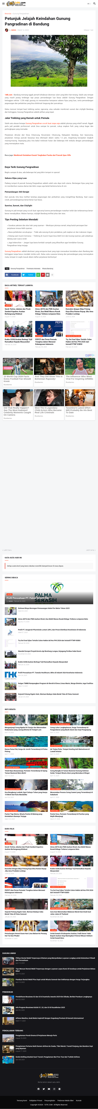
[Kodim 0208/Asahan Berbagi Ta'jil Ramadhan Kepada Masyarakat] (10, 665)
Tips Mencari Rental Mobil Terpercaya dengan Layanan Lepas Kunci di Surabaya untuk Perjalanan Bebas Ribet (55, 970)
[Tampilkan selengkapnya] (52, 275)
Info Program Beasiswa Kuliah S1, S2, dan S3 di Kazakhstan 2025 (40, 1007)
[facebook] (38, 1089)
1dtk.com (8, 95)
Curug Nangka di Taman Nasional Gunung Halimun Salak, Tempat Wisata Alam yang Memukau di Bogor (70, 772)
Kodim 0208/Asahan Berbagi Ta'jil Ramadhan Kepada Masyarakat (18, 340)
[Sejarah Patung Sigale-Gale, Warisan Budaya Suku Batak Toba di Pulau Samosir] (10, 697)
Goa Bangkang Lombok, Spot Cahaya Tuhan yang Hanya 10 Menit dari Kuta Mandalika (26, 793)
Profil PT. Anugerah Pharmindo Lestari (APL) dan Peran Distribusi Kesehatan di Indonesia (52, 630)
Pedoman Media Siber (65, 1100)
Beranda (8, 14)
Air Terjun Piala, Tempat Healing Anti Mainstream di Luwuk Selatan (70, 750)
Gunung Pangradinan (21, 14)
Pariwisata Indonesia (33, 268)
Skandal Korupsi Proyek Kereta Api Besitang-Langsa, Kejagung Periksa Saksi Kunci (49, 651)
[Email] (48, 275)
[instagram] (54, 1089)
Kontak (78, 1100)
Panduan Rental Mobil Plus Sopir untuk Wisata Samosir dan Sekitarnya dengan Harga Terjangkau (53, 979)
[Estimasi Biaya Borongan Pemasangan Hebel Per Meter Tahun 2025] (10, 611)
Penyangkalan (49, 1100)
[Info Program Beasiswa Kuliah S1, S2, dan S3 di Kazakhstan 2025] (8, 1010)
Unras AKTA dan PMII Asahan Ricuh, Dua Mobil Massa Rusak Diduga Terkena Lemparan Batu (47, 311)
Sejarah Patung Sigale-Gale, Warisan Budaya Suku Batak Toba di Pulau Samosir (48, 694)
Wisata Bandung (47, 268)
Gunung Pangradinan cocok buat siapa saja (43, 123)
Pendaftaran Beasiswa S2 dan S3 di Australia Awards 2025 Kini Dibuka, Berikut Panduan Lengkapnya (54, 997)
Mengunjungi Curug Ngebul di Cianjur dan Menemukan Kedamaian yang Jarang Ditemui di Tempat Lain (25, 729)
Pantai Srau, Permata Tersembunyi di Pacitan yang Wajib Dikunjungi (69, 815)
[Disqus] (49, 451)
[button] (3, 4)
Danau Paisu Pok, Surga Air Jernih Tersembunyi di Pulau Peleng (26, 750)
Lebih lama (90, 550)
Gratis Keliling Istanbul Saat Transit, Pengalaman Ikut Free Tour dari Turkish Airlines (48, 1057)
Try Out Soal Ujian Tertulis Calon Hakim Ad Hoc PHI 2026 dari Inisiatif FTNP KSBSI (79, 341)
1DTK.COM (48, 1105)
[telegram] (59, 1089)
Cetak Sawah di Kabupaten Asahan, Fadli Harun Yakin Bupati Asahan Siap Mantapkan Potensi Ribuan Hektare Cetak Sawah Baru (71, 936)
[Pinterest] (43, 275)
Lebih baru (8, 550)
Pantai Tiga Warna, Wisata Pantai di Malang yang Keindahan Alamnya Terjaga (23, 815)
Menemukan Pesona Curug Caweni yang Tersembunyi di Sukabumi (71, 793)
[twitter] (44, 1089)
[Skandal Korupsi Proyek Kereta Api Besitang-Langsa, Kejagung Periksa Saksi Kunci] (10, 654)
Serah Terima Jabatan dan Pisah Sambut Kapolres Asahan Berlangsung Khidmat (17, 311)
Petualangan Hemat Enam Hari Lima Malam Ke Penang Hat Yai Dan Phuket (26, 935)
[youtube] (49, 1089)
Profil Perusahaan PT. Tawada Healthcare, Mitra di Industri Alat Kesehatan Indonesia (50, 673)
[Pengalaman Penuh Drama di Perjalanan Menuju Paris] (8, 1038)
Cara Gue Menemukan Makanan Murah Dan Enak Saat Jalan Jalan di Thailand (70, 913)
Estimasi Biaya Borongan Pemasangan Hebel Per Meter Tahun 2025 (44, 608)
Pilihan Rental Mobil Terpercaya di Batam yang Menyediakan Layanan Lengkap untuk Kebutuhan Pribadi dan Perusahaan (55, 959)
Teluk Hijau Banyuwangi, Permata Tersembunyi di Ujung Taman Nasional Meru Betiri (26, 772)
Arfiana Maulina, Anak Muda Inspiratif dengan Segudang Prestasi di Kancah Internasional (50, 1018)
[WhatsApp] (38, 275)
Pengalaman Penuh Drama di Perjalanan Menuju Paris (36, 1035)
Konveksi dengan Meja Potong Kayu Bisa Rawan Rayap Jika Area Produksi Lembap (79, 311)
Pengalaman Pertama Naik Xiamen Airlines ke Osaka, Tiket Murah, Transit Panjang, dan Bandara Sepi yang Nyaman (54, 1047)
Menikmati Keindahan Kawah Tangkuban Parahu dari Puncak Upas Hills (42, 155)
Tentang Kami (22, 1100)
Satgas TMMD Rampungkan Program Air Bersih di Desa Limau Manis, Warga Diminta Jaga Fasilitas (55, 683)
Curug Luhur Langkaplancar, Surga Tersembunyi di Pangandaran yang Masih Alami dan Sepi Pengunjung (70, 729)
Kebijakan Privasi (35, 1100)
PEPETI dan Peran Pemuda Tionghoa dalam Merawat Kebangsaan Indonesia (46, 341)
